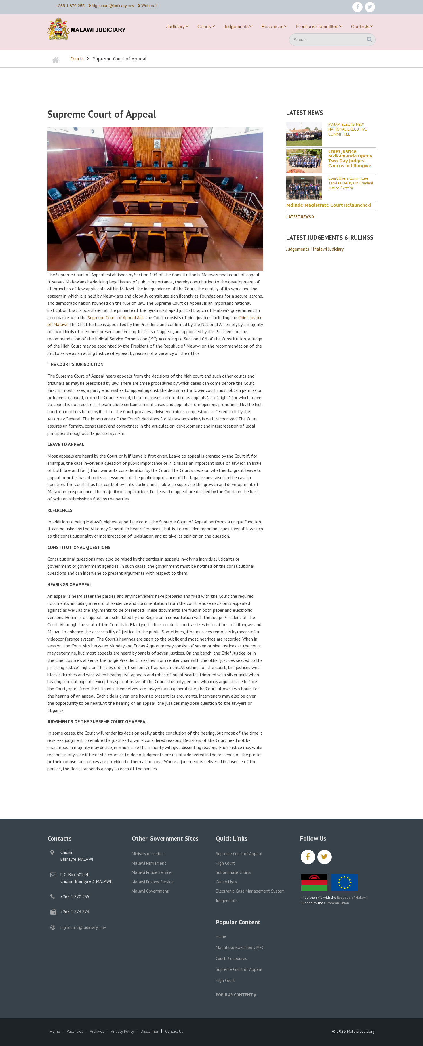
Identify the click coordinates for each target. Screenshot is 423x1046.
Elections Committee (317, 26)
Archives (97, 1031)
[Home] (90, 28)
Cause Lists (226, 882)
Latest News (298, 216)
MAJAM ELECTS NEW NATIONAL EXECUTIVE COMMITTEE (347, 129)
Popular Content (234, 994)
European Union (336, 903)
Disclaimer (150, 1031)
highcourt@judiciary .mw (83, 927)
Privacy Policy (122, 1031)
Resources (272, 26)
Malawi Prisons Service (153, 882)
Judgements (236, 26)
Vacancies (75, 1031)
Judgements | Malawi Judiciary (315, 249)
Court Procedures (231, 958)
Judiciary (175, 26)
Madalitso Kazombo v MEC (240, 947)
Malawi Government (150, 891)
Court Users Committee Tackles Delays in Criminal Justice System (350, 183)
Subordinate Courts (233, 872)
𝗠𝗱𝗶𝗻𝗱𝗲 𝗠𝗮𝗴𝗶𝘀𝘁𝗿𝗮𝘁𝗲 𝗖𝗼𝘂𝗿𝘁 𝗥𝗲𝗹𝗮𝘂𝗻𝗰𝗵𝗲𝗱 (328, 205)
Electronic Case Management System (250, 891)
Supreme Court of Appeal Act (116, 317)
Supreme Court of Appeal (239, 853)
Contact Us (174, 1031)
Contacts (360, 26)
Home (221, 936)
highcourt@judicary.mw (113, 5)
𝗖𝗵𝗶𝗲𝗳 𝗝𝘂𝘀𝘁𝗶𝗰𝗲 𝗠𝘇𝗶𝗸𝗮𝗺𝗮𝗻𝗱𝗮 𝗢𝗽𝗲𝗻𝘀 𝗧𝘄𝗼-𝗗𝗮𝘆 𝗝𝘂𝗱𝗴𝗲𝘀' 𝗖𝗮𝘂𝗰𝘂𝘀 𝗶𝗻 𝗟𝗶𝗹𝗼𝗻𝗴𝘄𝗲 (350, 158)
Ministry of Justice (148, 853)
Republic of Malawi (352, 897)
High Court (225, 863)
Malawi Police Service (152, 872)
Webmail (149, 5)
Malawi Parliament (149, 863)
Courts (204, 26)
